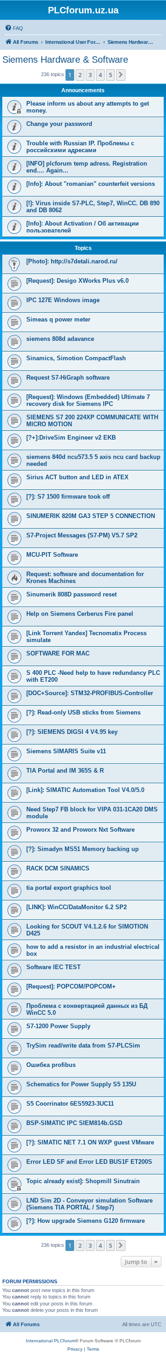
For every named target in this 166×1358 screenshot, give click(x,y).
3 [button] (90, 75)
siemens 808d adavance (60, 338)
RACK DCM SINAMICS (57, 868)
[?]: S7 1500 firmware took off (68, 496)
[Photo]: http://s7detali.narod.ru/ (72, 261)
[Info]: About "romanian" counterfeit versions (90, 183)
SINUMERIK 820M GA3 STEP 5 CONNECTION (90, 515)
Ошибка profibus (51, 1064)
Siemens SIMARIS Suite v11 (66, 751)
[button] (120, 74)
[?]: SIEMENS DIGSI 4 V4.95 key (72, 731)
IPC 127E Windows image (63, 300)
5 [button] (110, 75)
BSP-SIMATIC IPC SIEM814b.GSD (74, 1123)
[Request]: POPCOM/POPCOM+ (71, 986)
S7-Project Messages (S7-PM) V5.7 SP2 (81, 535)
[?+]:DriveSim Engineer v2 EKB (71, 437)
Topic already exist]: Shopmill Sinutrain (83, 1181)
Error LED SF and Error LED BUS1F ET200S (89, 1161)
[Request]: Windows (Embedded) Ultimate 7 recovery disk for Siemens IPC (88, 400)
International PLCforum (50, 1340)
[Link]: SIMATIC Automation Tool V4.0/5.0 (85, 789)
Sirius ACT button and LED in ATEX (77, 477)
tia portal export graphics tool (68, 887)
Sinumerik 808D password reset (71, 594)
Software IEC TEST (53, 967)
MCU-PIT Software (52, 554)
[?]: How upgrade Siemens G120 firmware (85, 1220)
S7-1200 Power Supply (58, 1026)
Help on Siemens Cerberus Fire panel (79, 613)
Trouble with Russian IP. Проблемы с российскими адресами (80, 147)
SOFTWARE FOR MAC (57, 653)
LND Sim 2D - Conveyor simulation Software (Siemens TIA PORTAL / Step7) (89, 1204)
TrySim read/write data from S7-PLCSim (83, 1045)
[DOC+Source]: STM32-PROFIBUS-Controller (89, 693)
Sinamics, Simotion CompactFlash (76, 358)
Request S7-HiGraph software (68, 377)
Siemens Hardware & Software (65, 59)
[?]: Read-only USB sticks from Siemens (83, 712)
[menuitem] (14, 28)
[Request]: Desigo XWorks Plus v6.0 (77, 280)
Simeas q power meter (58, 319)
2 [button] (80, 75)
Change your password (59, 123)
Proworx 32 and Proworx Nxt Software (80, 829)
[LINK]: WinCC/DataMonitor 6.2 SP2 (76, 907)
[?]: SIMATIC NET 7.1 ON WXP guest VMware (90, 1142)
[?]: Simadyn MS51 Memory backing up (82, 849)
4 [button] (100, 75)
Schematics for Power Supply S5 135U (81, 1084)
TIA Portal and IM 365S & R (65, 770)
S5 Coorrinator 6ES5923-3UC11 (70, 1103)
